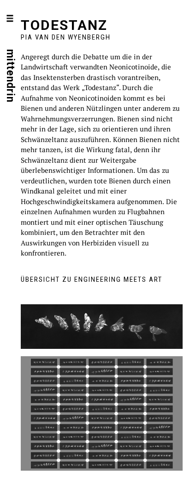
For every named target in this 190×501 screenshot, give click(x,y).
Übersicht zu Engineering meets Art (91, 279)
